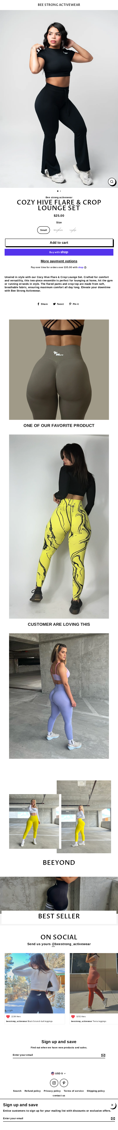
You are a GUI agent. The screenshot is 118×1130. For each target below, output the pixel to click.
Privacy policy (52, 1091)
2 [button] (60, 191)
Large (73, 230)
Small (43, 230)
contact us (59, 1095)
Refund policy (33, 1091)
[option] (59, 99)
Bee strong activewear (59, 5)
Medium (58, 230)
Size (59, 222)
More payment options (59, 261)
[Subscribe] (102, 1055)
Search (17, 1091)
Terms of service (74, 1091)
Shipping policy (96, 1091)
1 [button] (58, 191)
